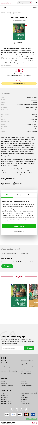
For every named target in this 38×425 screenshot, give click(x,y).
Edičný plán (4, 399)
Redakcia (23, 381)
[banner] (9, 2)
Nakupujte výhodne (26, 373)
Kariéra (23, 401)
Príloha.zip (6, 183)
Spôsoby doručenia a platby (9, 371)
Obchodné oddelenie (7, 385)
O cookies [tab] (31, 195)
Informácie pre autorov (7, 403)
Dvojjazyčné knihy (17, 12)
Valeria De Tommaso (19, 20)
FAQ (2, 369)
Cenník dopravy (5, 367)
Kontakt (3, 361)
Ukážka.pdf (17, 183)
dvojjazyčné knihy (32, 97)
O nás (3, 393)
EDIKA (35, 121)
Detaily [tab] (19, 195)
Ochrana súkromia (26, 371)
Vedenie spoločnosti (26, 385)
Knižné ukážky (5, 397)
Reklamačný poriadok (27, 365)
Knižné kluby (24, 383)
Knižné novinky (5, 395)
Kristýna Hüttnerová (31, 107)
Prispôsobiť (18, 231)
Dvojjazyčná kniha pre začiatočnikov (27, 104)
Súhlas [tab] (7, 195)
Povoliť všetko (19, 226)
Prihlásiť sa (29, 348)
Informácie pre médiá (7, 401)
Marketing (4, 383)
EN (36, 2)
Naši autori (24, 399)
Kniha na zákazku (25, 403)
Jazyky (9, 12)
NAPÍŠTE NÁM (32, 419)
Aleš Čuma (34, 100)
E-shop (3, 381)
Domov (3, 12)
